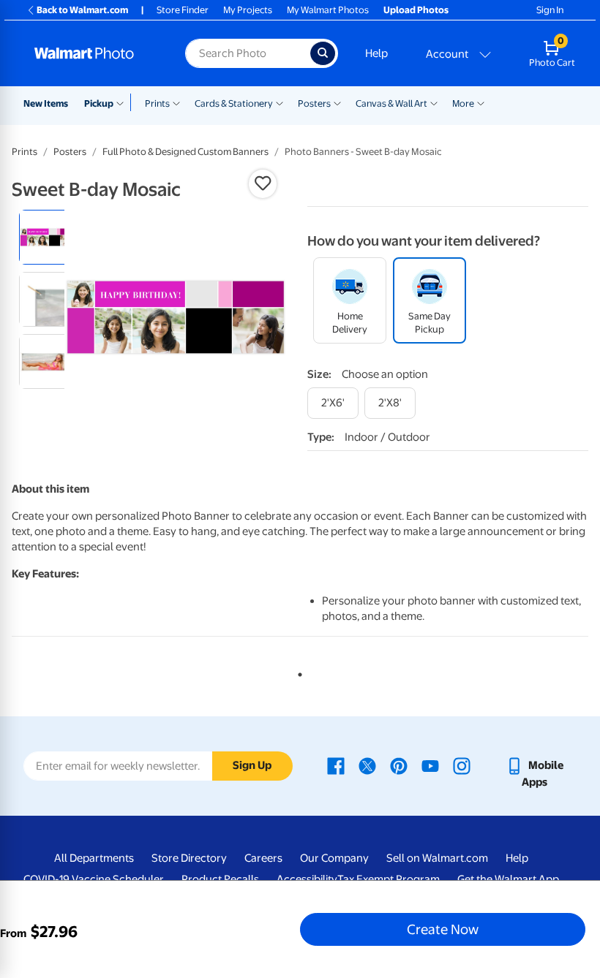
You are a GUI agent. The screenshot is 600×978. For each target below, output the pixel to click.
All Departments (94, 858)
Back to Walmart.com (82, 9)
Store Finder (183, 9)
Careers (263, 858)
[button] (263, 183)
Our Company (334, 858)
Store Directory (189, 858)
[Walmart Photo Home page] (94, 53)
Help (376, 53)
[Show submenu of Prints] (176, 102)
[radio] (46, 237)
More (463, 103)
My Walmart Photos (328, 9)
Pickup (98, 103)
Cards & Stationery (234, 103)
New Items (45, 103)
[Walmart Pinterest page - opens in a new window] (399, 765)
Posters (314, 103)
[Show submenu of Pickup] (123, 102)
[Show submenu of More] (480, 102)
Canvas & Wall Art (391, 103)
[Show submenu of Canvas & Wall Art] (434, 102)
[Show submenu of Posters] (337, 102)
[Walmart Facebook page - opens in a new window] (336, 765)
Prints (157, 103)
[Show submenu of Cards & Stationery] (279, 102)
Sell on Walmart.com (437, 858)
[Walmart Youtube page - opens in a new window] (430, 765)
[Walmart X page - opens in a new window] (367, 765)
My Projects (247, 9)
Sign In (549, 9)
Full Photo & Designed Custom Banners (185, 151)
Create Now (443, 929)
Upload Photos (416, 9)
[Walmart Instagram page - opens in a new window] (461, 765)
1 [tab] (297, 671)
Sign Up (252, 765)
